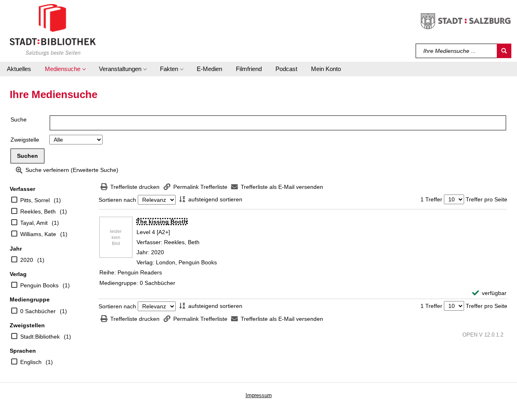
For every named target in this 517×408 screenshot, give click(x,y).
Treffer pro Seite (486, 199)
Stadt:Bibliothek (40, 336)
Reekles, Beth (38, 211)
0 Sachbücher (38, 311)
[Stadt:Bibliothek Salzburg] (53, 29)
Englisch (31, 362)
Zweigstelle (25, 139)
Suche (19, 119)
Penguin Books (39, 285)
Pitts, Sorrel (35, 200)
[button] (65, 69)
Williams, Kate (38, 234)
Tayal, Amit (34, 223)
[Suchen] (504, 51)
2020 (26, 260)
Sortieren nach (117, 200)
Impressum (259, 395)
